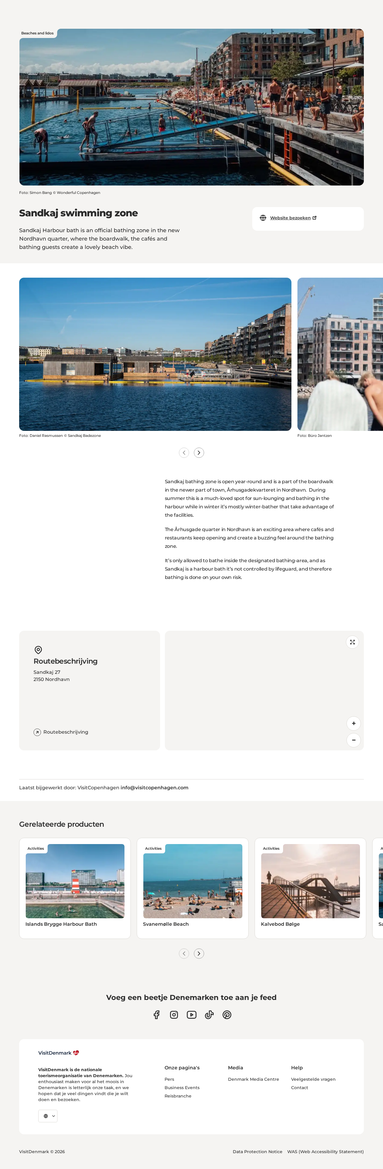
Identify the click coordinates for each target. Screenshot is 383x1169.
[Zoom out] (353, 740)
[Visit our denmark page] (156, 1015)
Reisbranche (178, 1096)
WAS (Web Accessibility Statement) (325, 1151)
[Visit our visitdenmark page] (191, 1015)
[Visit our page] (174, 1015)
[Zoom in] (353, 723)
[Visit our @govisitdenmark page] (209, 1015)
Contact (299, 1087)
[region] (264, 690)
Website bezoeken (290, 218)
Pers (169, 1079)
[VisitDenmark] (58, 1053)
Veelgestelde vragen (313, 1079)
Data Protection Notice (257, 1151)
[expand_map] (352, 642)
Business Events (182, 1087)
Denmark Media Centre (253, 1079)
